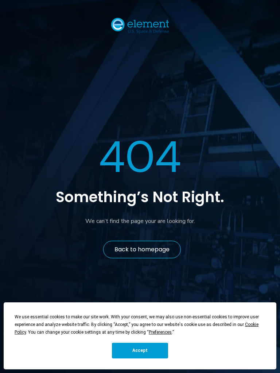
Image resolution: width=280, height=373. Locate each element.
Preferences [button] (160, 332)
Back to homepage (142, 249)
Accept (140, 350)
